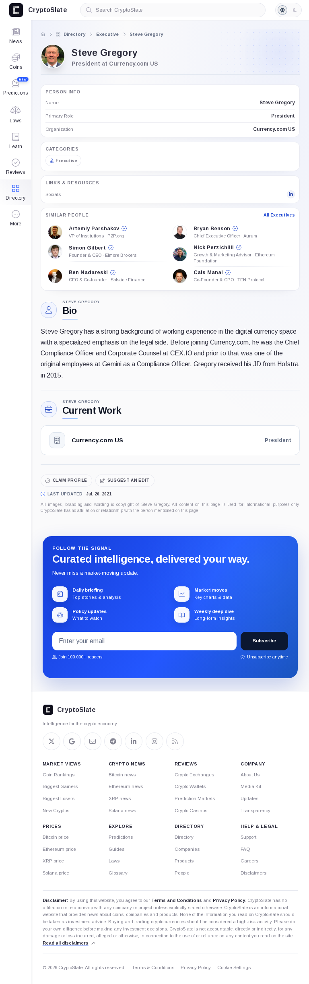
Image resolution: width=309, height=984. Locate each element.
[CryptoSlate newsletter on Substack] (92, 741)
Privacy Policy (229, 900)
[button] (15, 218)
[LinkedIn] (291, 194)
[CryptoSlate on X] (51, 741)
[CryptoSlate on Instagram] (154, 741)
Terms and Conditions (176, 900)
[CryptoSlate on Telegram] (113, 741)
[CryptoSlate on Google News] (72, 741)
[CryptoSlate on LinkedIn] (133, 741)
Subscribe (264, 640)
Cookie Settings (234, 967)
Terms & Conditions (153, 967)
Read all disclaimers (66, 943)
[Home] (43, 34)
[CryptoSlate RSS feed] (175, 741)
